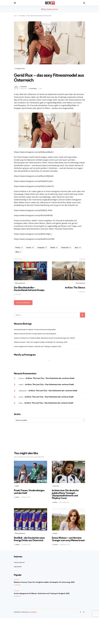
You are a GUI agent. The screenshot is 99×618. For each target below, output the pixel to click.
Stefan (18, 544)
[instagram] (83, 612)
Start (15, 16)
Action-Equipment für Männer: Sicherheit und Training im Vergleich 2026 (37, 346)
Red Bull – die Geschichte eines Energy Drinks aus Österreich (29, 539)
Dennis (56, 544)
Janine (17, 497)
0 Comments (33, 88)
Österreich (66, 247)
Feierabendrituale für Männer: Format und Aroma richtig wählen (35, 329)
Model (54, 247)
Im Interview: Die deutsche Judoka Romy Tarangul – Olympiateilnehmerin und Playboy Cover (65, 494)
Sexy (78, 247)
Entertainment (80, 283)
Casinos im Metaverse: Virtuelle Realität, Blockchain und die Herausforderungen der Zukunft (44, 338)
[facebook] (80, 612)
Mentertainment (20, 283)
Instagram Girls (20, 68)
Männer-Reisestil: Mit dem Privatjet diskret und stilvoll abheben (35, 334)
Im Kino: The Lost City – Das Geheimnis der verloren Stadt (50, 378)
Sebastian (24, 86)
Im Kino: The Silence (75, 287)
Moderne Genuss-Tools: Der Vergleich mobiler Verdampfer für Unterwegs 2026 (40, 342)
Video (17, 486)
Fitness (18, 247)
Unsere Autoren (19, 562)
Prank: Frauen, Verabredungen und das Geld (29, 491)
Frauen (30, 247)
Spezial (17, 579)
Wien (18, 252)
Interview (56, 486)
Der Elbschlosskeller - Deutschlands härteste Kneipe (29, 288)
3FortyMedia (32, 612)
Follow (50, 365)
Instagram (42, 247)
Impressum (18, 566)
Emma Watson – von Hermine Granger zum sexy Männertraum (68, 539)
